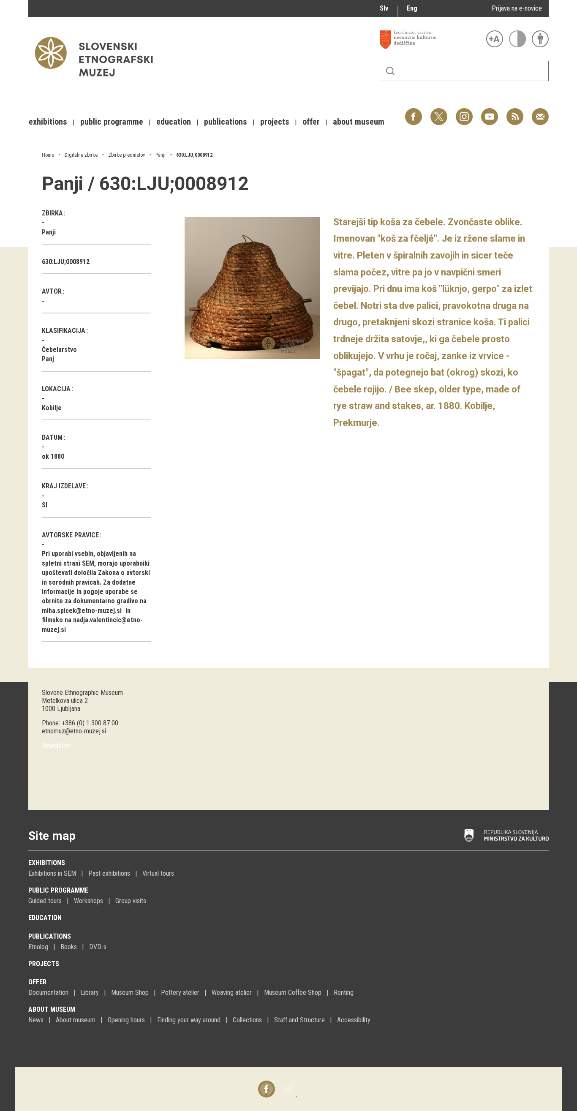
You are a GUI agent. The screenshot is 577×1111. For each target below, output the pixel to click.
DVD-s (97, 947)
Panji (160, 155)
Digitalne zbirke (81, 155)
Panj (48, 359)
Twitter (438, 112)
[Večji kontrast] (517, 38)
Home (48, 155)
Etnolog (38, 947)
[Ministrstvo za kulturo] (506, 835)
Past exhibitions (109, 873)
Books (68, 947)
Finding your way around (188, 1020)
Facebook (413, 112)
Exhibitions (46, 863)
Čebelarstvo (59, 350)
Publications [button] (225, 122)
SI (44, 505)
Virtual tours (158, 873)
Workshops (88, 901)
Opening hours (126, 1020)
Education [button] (173, 122)
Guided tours (45, 901)
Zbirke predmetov (126, 155)
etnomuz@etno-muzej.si (74, 731)
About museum (51, 1009)
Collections (247, 1020)
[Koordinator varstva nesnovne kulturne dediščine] (431, 39)
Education (45, 918)
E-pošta (540, 112)
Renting (344, 992)
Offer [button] (311, 122)
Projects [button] (274, 122)
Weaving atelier (232, 992)
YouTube (489, 112)
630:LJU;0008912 (194, 155)
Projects (43, 964)
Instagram (464, 112)
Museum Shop (130, 992)
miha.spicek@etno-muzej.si (82, 611)
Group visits (130, 901)
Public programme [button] (111, 122)
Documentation (48, 992)
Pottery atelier (180, 992)
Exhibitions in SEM (52, 873)
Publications (49, 936)
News (36, 1020)
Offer (37, 982)
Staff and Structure (299, 1020)
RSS (512, 112)
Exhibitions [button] (48, 122)
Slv (384, 8)
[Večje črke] (494, 38)
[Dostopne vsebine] (540, 38)
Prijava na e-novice (517, 8)
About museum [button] (358, 122)
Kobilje (52, 408)
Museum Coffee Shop (292, 992)
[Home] (98, 80)
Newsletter (56, 745)
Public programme (58, 890)
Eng (412, 8)
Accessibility (353, 1020)
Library (90, 992)
